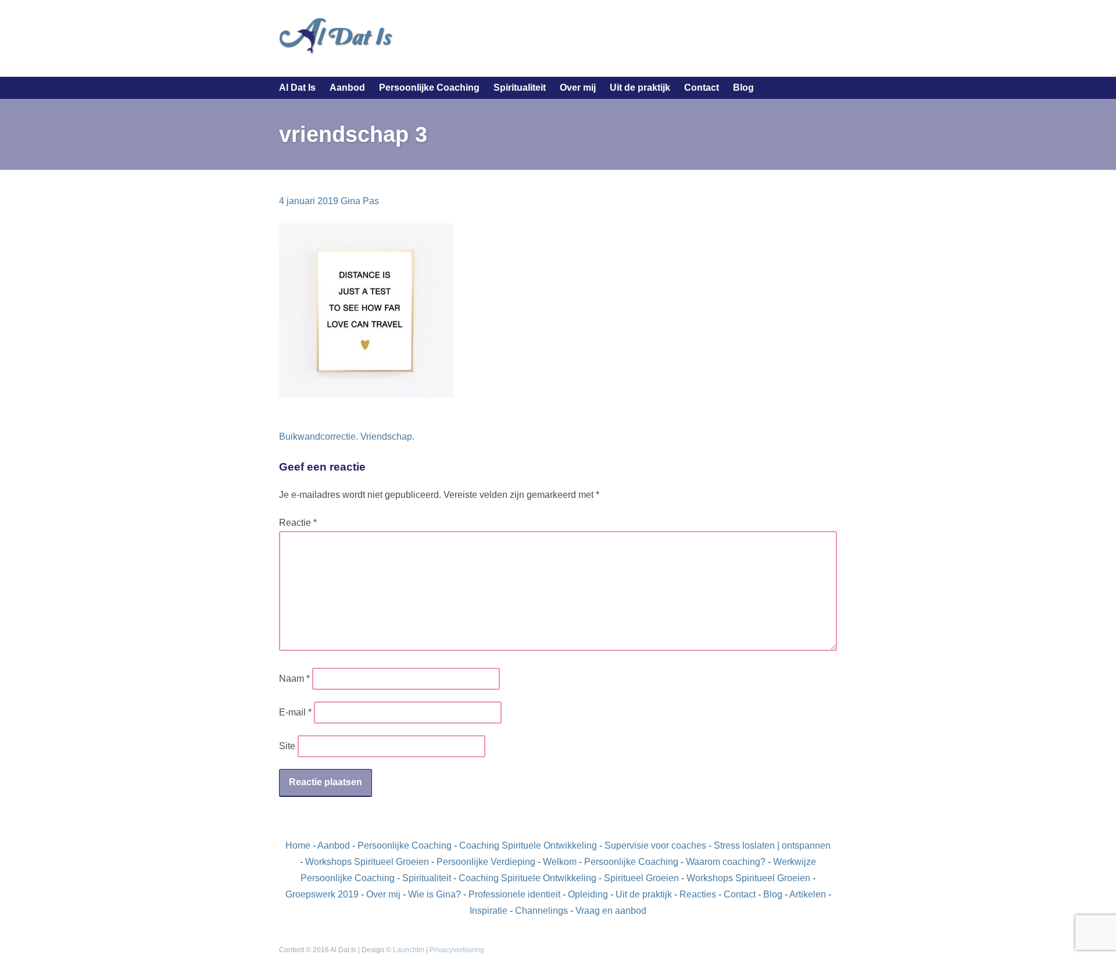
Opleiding (588, 894)
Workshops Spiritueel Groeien (367, 862)
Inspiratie (488, 911)
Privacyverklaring (457, 950)
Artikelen (807, 894)
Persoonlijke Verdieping (486, 862)
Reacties (697, 894)
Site (287, 746)
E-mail (295, 712)
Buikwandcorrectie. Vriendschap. (346, 436)
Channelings (541, 911)
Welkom (560, 862)
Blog (743, 87)
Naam (294, 678)
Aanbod (347, 87)
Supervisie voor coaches (655, 845)
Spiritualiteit (519, 87)
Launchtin (408, 950)
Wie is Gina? (434, 894)
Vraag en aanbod (610, 911)
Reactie (298, 523)
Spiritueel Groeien (641, 878)
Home (297, 845)
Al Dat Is (297, 87)
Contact (701, 87)
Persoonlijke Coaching (429, 87)
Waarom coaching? (726, 862)
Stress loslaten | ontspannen (772, 845)
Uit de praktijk (640, 87)
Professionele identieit (514, 894)
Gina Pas (360, 201)
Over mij (578, 87)
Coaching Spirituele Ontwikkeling (528, 845)
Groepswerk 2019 (322, 894)
